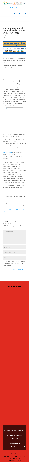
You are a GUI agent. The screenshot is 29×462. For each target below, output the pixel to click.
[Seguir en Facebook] (10, 13)
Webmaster (8, 36)
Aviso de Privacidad (14, 454)
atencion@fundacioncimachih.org (14, 430)
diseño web (15, 458)
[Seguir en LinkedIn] (19, 13)
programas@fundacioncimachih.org (12, 202)
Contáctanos (14, 286)
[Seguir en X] (22, 13)
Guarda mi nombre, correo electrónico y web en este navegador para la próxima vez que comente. (14, 263)
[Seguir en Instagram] (14, 13)
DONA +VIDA (14, 8)
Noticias (23, 36)
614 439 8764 (14, 438)
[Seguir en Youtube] (25, 13)
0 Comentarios (7, 38)
